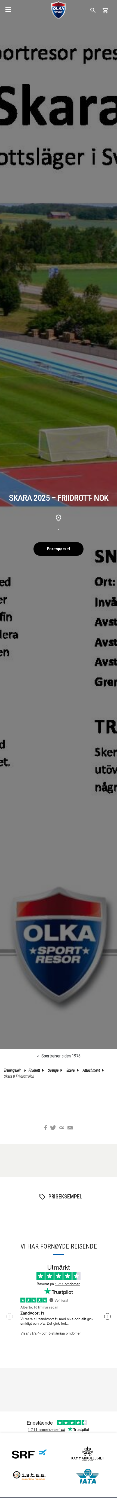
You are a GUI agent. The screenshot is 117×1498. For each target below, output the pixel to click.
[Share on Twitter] (53, 1128)
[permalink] (61, 1128)
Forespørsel (58, 548)
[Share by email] (70, 1128)
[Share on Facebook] (45, 1128)
